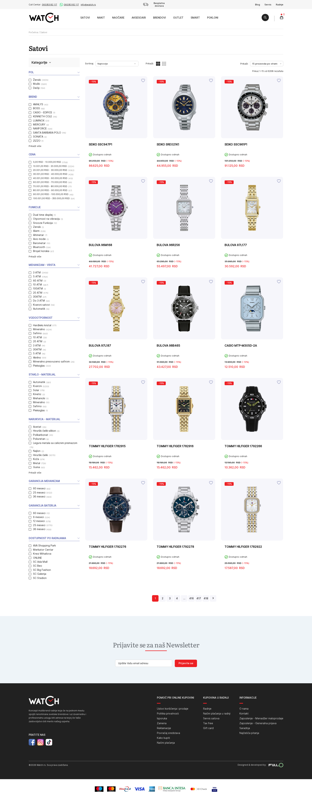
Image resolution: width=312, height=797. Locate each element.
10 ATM (37, 284)
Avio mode (39, 239)
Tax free (208, 723)
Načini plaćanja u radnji (216, 713)
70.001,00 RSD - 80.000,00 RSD (50, 186)
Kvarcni (37, 386)
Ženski (37, 79)
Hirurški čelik (40, 455)
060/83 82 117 (49, 4)
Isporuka (162, 718)
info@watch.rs (88, 4)
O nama (243, 708)
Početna (33, 32)
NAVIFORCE (40, 128)
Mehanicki (39, 398)
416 (191, 598)
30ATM (37, 296)
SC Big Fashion (42, 569)
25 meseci (39, 492)
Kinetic (37, 394)
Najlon (36, 451)
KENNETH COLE (42, 116)
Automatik (39, 308)
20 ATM (37, 292)
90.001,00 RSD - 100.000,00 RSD (50, 194)
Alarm (36, 230)
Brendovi (159, 17)
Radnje (279, 4)
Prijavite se (186, 663)
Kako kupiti (163, 737)
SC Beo (37, 565)
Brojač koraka (41, 251)
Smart (195, 17)
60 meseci (39, 488)
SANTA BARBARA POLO (47, 132)
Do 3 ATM (39, 300)
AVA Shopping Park (44, 545)
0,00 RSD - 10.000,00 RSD (47, 162)
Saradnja (244, 728)
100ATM (38, 288)
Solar (36, 390)
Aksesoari (139, 17)
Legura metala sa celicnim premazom (55, 443)
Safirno (37, 333)
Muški (36, 83)
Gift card (208, 728)
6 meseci (38, 517)
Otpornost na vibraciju (46, 218)
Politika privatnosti (168, 713)
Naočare (118, 17)
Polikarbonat (40, 434)
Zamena (161, 723)
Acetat (37, 426)
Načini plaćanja (166, 742)
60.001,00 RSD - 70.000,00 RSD (50, 182)
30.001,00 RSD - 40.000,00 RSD (50, 174)
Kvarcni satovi (41, 304)
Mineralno (39, 329)
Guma (36, 467)
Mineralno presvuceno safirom (51, 361)
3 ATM (37, 272)
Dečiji (36, 88)
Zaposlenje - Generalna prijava (257, 723)
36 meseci (39, 496)
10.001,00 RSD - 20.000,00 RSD (50, 166)
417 (198, 598)
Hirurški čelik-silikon (44, 430)
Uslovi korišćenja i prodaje (172, 708)
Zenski (37, 226)
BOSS (36, 108)
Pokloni (212, 17)
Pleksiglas (39, 365)
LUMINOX (38, 120)
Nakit (101, 17)
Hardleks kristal (42, 325)
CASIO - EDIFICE (42, 112)
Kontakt (243, 713)
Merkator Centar (43, 549)
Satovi (85, 17)
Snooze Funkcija (43, 223)
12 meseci (39, 521)
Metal (36, 463)
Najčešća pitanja (249, 733)
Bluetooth (39, 247)
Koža (36, 459)
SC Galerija (39, 573)
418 (206, 598)
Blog (257, 4)
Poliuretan (39, 438)
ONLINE (37, 557)
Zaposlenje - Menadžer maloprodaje (261, 718)
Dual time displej (43, 214)
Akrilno (37, 357)
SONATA (38, 136)
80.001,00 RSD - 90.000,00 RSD (50, 190)
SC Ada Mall (40, 561)
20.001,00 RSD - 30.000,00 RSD (50, 170)
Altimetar (38, 235)
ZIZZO (36, 140)
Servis (268, 4)
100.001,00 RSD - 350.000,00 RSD (51, 198)
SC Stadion (40, 578)
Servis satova (211, 718)
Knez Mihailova (42, 553)
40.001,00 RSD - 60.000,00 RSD (50, 178)
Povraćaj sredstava (168, 733)
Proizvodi (73, 17)
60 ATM (38, 280)
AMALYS (38, 104)
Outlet (178, 17)
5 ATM (37, 276)
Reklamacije (164, 728)
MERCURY (39, 124)
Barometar (39, 243)
